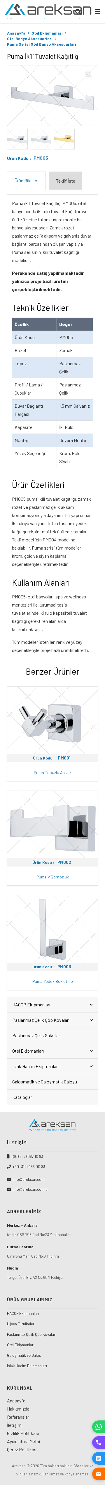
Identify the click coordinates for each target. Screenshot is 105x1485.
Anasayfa (16, 33)
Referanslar (18, 1417)
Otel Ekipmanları (47, 33)
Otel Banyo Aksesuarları (29, 38)
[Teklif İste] (98, 1458)
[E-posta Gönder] (98, 1474)
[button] (97, 11)
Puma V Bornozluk (52, 876)
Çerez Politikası (22, 1449)
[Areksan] (48, 11)
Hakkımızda (18, 1408)
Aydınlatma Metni (23, 1441)
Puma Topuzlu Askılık (52, 772)
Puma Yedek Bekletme (52, 981)
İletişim (14, 1425)
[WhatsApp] (98, 1426)
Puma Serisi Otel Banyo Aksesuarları (41, 44)
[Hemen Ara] (98, 1442)
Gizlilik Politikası (23, 1433)
